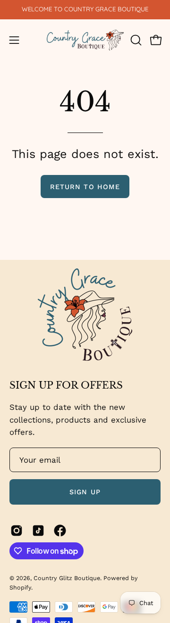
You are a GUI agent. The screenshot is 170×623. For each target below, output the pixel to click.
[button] (135, 40)
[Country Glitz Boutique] (85, 40)
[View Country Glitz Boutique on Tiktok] (38, 530)
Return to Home (85, 187)
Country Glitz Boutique (67, 577)
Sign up (85, 492)
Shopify (20, 587)
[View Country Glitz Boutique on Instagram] (16, 530)
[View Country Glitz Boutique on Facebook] (60, 530)
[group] (85, 9)
